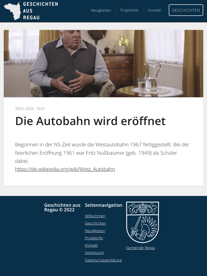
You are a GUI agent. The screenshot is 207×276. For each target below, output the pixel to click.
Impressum (94, 252)
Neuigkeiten (101, 10)
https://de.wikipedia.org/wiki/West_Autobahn (65, 168)
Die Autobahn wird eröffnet (90, 120)
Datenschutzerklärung (103, 260)
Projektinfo (129, 10)
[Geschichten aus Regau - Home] (31, 12)
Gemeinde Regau (140, 247)
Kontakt (154, 10)
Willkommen (95, 215)
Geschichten (186, 10)
